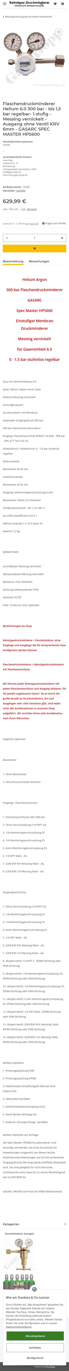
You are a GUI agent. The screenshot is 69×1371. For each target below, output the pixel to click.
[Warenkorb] (62, 3)
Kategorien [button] (11, 1224)
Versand (32, 209)
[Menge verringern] (7, 238)
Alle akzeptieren (35, 1335)
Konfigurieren (35, 1357)
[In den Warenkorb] (34, 248)
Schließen (35, 1347)
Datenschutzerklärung (18, 1326)
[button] (41, 3)
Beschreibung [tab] (13, 261)
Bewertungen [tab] (39, 261)
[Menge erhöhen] (62, 238)
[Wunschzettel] (55, 3)
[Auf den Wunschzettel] (59, 32)
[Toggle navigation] (4, 2)
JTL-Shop (50, 1366)
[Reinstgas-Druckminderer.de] (29, 4)
